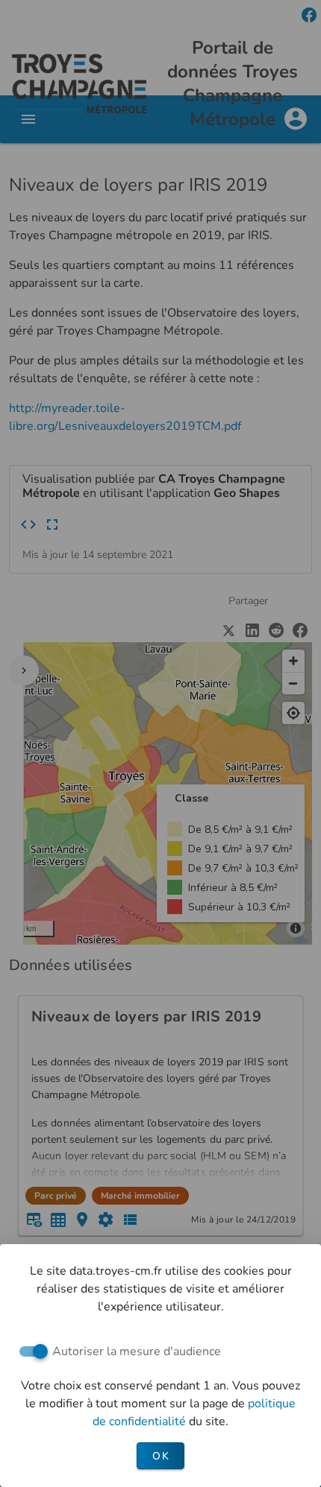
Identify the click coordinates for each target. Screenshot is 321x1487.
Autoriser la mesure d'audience (136, 1351)
